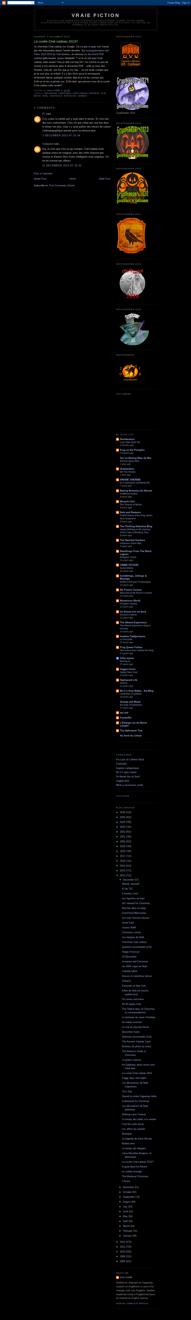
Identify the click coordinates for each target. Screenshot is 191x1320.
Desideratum (127, 439)
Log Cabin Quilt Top (130, 442)
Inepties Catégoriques (132, 636)
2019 (123, 846)
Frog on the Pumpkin (132, 450)
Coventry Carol (130, 893)
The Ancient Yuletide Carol (136, 1041)
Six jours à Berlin (128, 614)
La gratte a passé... (132, 1059)
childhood (50, 93)
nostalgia (56, 96)
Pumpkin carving (128, 603)
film (103, 93)
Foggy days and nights (134, 1078)
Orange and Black (130, 701)
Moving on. (125, 661)
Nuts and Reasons (130, 512)
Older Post (104, 178)
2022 (123, 831)
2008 (123, 1261)
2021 (123, 836)
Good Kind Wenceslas (134, 913)
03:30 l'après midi (131, 1004)
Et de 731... (128, 888)
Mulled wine (128, 1143)
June (126, 1211)
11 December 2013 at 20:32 (62, 165)
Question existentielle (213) (136, 947)
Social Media (126, 568)
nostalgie (70, 96)
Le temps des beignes (134, 1148)
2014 (123, 870)
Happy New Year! (129, 672)
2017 (123, 856)
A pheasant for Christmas (135, 1101)
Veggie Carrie (127, 669)
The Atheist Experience (133, 622)
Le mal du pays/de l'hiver (135, 1027)
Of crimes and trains (133, 999)
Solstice (126, 980)
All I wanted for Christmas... (137, 903)
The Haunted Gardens (132, 540)
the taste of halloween (131, 705)
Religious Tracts (128, 557)
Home (73, 178)
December (129, 879)
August (127, 1201)
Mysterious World (130, 600)
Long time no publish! (131, 694)
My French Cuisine (131, 589)
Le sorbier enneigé (132, 1171)
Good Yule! (128, 922)
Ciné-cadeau (80, 93)
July (125, 1206)
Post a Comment (43, 173)
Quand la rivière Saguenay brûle (139, 1096)
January (127, 1235)
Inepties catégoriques (127, 768)
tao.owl (124, 712)
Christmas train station (134, 942)
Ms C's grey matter (126, 772)
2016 (123, 860)
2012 (123, 1241)
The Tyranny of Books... (131, 504)
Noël (45, 96)
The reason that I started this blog (137, 650)
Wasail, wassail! (131, 883)
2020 (123, 841)
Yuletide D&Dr (129, 971)
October (127, 1192)
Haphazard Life (128, 680)
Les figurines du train (133, 898)
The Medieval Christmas (135, 1176)
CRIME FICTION (129, 565)
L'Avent (126, 1181)
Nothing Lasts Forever (134, 1114)
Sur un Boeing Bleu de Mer (135, 458)
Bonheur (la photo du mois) (136, 1046)
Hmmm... (124, 683)
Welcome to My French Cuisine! (136, 593)
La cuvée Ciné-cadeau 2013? (137, 1161)
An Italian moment (132, 1022)
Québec (82, 96)
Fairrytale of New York (134, 985)
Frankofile (125, 717)
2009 (123, 1256)
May (125, 1216)
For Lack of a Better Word (130, 759)
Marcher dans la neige (134, 908)
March (126, 1226)
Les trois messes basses (135, 917)
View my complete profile (132, 1303)
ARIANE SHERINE (130, 479)
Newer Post (40, 178)
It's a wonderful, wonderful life (135, 482)
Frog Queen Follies (131, 647)
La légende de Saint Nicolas (137, 1138)
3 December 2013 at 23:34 (61, 135)
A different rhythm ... (130, 493)
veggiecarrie (122, 780)
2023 (123, 826)
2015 (123, 865)
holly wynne (127, 658)
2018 (123, 851)
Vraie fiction (96, 15)
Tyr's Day (127, 1091)
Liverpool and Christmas (135, 961)
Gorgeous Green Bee (131, 543)
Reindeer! (127, 1133)
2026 (123, 812)
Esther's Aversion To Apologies (135, 582)
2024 (123, 822)
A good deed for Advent (134, 1166)
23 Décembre (129, 956)
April (126, 1221)
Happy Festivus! (131, 951)
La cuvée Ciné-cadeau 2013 (137, 1073)
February (128, 1230)
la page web (94, 46)
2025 (123, 817)
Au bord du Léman (131, 735)
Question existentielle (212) (136, 1036)
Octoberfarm (127, 468)
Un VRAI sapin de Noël (134, 966)
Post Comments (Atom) (62, 185)
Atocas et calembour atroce (137, 976)
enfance (94, 93)
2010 (123, 1251)
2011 (123, 1246)
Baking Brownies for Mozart (136, 490)
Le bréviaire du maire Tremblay (138, 1017)
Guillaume (47, 143)
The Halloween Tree (131, 730)
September (129, 1196)
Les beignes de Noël (133, 937)
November (129, 1187)
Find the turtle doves (133, 1124)
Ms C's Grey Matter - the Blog (137, 690)
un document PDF (94, 54)
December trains (131, 1031)
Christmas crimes (131, 932)
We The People (128, 472)
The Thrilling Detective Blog (136, 526)
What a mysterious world (129, 785)
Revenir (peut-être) (129, 461)
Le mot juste (126, 639)
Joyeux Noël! (129, 927)
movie (37, 96)
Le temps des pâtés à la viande (139, 1119)
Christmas (64, 93)
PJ (43, 113)
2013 (123, 875)
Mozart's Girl (127, 501)
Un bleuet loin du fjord (133, 611)
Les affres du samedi (133, 1129)
